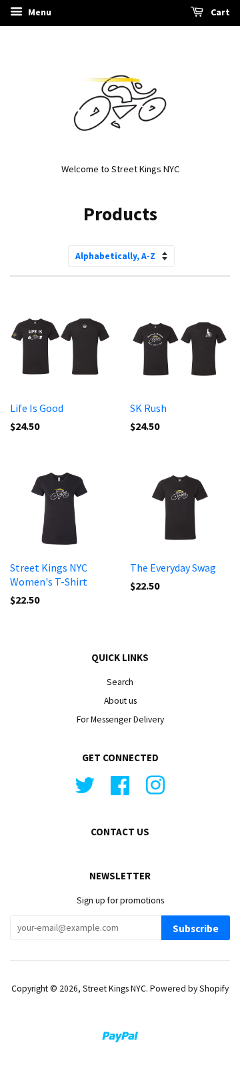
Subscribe (196, 928)
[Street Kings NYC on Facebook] (120, 783)
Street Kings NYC (114, 988)
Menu (38, 12)
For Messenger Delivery (120, 719)
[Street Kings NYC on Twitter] (85, 783)
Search (120, 682)
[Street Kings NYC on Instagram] (155, 783)
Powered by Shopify (189, 988)
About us (120, 700)
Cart (219, 12)
